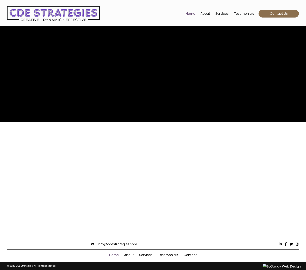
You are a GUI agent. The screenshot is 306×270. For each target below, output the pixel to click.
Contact (190, 255)
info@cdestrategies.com (117, 244)
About (129, 255)
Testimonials (168, 255)
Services (145, 255)
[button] (34, 89)
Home (114, 255)
